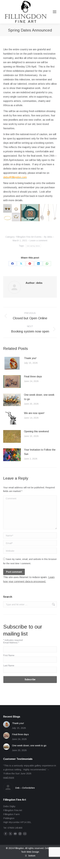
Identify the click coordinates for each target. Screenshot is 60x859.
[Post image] (12, 363)
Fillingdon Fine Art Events (29, 237)
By (48, 237)
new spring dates (33, 246)
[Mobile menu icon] (54, 12)
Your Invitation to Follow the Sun (40, 451)
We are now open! (34, 413)
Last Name (8, 665)
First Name (8, 655)
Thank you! (30, 358)
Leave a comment (38, 240)
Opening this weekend (36, 431)
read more (8, 777)
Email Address (11, 642)
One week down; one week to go (39, 396)
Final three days (33, 376)
